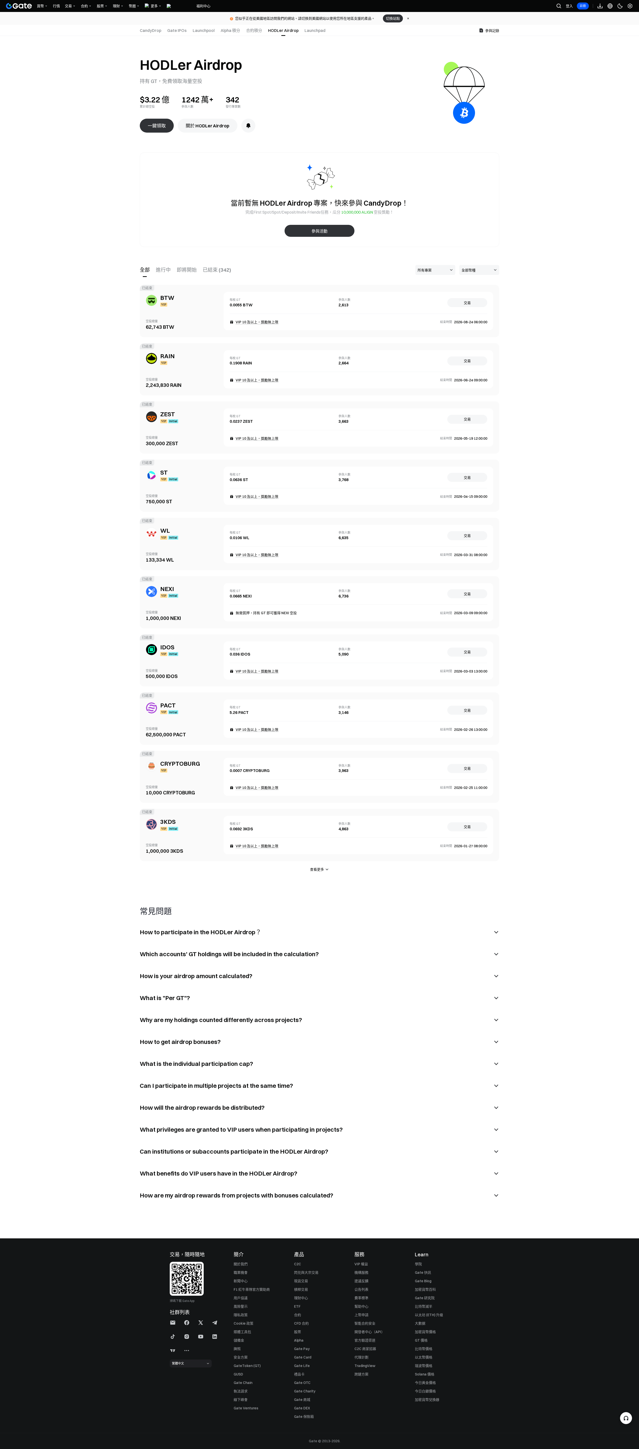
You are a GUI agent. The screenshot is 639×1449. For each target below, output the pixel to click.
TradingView (364, 1366)
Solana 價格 (424, 1374)
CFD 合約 (301, 1323)
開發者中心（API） (369, 1332)
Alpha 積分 (230, 30)
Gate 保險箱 (304, 1416)
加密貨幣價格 (425, 1332)
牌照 (237, 1349)
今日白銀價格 (425, 1391)
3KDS (168, 821)
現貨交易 (301, 1281)
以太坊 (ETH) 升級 (429, 1315)
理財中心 (301, 1298)
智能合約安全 (364, 1323)
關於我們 (241, 1264)
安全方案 (241, 1357)
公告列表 (361, 1289)
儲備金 (239, 1340)
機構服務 (361, 1272)
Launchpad (315, 30)
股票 (297, 1332)
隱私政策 (241, 1315)
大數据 (420, 1323)
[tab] (152, 30)
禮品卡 (299, 1374)
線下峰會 (241, 1399)
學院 (418, 1264)
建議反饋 (361, 1281)
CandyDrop (150, 30)
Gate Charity (305, 1391)
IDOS (167, 647)
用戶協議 (241, 1298)
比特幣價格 (423, 1349)
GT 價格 (421, 1340)
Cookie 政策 (243, 1323)
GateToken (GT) (247, 1366)
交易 (467, 303)
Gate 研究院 (425, 1298)
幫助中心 (361, 1306)
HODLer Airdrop (283, 30)
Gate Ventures (246, 1408)
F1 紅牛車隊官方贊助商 (252, 1289)
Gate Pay (302, 1349)
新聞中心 (241, 1281)
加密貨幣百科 (425, 1289)
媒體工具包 (242, 1332)
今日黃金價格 (425, 1382)
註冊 (583, 6)
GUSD (238, 1374)
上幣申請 (361, 1315)
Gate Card (302, 1357)
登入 (569, 6)
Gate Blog (423, 1281)
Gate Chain (243, 1382)
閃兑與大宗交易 (306, 1272)
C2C (297, 1264)
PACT (168, 705)
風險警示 (241, 1306)
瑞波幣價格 (423, 1366)
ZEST (167, 414)
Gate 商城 (302, 1399)
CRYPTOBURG (180, 763)
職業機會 (241, 1272)
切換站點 (393, 18)
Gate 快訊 (423, 1272)
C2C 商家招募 (365, 1349)
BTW (167, 297)
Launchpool (204, 30)
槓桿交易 (301, 1289)
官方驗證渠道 (364, 1340)
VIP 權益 (361, 1264)
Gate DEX (302, 1408)
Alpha (299, 1340)
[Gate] (19, 6)
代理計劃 (361, 1357)
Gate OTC (302, 1382)
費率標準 (361, 1298)
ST (164, 472)
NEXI (167, 589)
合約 (297, 1315)
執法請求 (241, 1391)
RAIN (167, 356)
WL (165, 530)
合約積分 (254, 30)
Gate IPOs (177, 30)
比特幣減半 (423, 1306)
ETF (297, 1306)
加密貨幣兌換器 (427, 1399)
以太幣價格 (423, 1357)
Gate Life (302, 1366)
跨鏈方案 (361, 1374)
